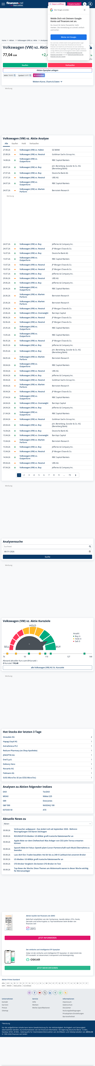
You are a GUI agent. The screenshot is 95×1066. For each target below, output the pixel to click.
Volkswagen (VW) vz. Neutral (32, 154)
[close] (84, 10)
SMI (4, 801)
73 (70, 475)
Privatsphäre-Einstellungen (73, 1014)
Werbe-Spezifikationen (41, 1008)
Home (4, 40)
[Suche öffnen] (85, 4)
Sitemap (5, 1011)
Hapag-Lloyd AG (10, 741)
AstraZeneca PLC (10, 746)
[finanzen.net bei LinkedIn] (50, 993)
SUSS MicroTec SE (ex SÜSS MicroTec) (19, 777)
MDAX (5, 796)
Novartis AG (8, 768)
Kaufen (15, 143)
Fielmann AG (8, 773)
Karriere (5, 1005)
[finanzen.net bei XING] (55, 993)
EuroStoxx (27, 986)
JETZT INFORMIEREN (47, 938)
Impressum (67, 1002)
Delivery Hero (9, 764)
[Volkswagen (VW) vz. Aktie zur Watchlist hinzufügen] (90, 47)
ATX (44, 810)
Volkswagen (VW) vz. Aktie (27, 40)
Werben (35, 1005)
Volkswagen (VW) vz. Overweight (34, 313)
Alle (6, 143)
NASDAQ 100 (48, 805)
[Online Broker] (16, 5)
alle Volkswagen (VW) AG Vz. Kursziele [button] (47, 667)
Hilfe (34, 1002)
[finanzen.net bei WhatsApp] (60, 993)
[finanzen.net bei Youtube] (40, 993)
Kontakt (5, 1002)
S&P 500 (6, 805)
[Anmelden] (90, 4)
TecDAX (46, 791)
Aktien (11, 40)
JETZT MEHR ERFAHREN (47, 968)
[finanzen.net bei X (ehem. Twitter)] (45, 993)
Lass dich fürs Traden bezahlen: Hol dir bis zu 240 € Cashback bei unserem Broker (50, 854)
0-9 (8, 983)
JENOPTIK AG (9, 755)
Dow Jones (47, 801)
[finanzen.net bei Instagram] (29, 993)
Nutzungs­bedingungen (72, 1011)
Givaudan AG (9, 737)
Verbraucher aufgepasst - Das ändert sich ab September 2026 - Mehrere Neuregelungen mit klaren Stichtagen (45, 830)
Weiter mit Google (68, 37)
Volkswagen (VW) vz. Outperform (29, 160)
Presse (4, 1008)
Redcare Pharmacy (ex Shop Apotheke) (20, 750)
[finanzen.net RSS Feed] (65, 993)
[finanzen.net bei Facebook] (34, 993)
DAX (5, 791)
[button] (57, 4)
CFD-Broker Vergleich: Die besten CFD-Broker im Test (37, 864)
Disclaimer (67, 1008)
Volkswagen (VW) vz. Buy (30, 167)
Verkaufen (34, 143)
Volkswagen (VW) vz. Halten (32, 150)
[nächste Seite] (75, 475)
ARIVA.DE (89, 1032)
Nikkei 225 (47, 796)
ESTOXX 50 (7, 810)
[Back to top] (88, 1063)
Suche (47, 557)
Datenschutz (67, 1005)
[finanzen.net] (14, 3)
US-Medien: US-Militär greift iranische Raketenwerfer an (38, 859)
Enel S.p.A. (7, 759)
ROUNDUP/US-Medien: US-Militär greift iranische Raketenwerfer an (43, 836)
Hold (24, 143)
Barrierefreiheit (69, 1017)
